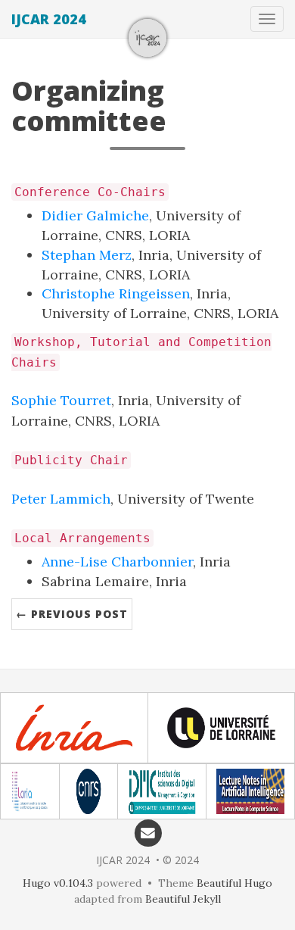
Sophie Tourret (61, 400)
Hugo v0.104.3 (58, 883)
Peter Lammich (60, 498)
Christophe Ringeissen (116, 293)
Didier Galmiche (95, 215)
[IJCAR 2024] (147, 38)
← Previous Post (72, 614)
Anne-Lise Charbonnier (117, 561)
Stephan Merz (87, 255)
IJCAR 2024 (48, 19)
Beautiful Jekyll (183, 899)
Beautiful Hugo (234, 883)
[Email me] (148, 832)
